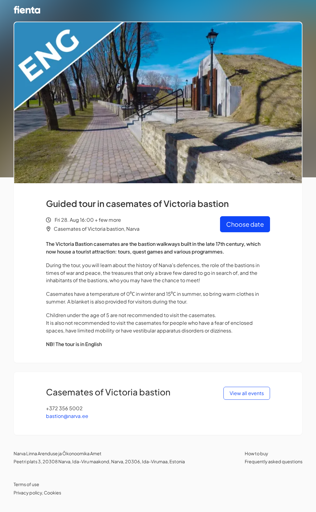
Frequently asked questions (273, 461)
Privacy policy (28, 492)
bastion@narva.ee (67, 416)
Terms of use (26, 484)
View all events (247, 393)
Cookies (52, 492)
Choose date (245, 224)
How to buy (256, 453)
